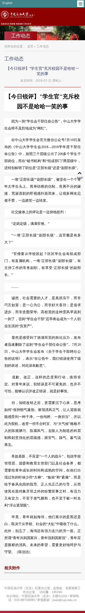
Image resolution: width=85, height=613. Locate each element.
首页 (30, 46)
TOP (79, 178)
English (7, 3)
